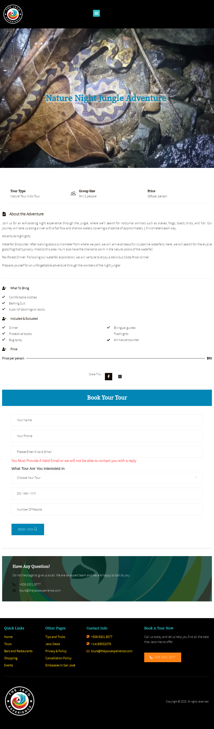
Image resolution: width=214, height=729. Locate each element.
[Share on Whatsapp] (120, 376)
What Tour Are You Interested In (38, 469)
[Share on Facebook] (108, 376)
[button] (96, 13)
